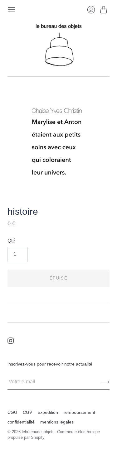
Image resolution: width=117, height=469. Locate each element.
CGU (12, 412)
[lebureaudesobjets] (58, 45)
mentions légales (57, 421)
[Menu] (11, 9)
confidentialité (21, 421)
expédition (48, 412)
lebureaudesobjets (38, 431)
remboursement (79, 412)
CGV (27, 412)
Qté (11, 240)
